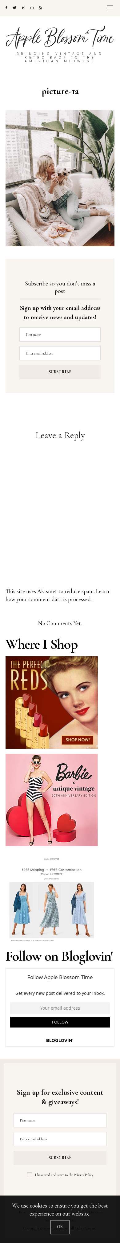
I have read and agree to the (64, 1175)
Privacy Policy (83, 1175)
